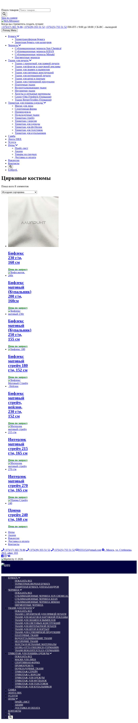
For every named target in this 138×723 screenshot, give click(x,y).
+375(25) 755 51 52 (56, 27)
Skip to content (9, 17)
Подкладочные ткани (27, 114)
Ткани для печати (18, 60)
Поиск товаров (10, 10)
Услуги (12, 142)
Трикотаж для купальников (30, 133)
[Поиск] (4, 14)
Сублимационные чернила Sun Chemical (38, 48)
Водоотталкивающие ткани (30, 87)
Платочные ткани (25, 84)
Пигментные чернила (27, 57)
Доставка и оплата (25, 157)
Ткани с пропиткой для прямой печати (37, 63)
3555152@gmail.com (89, 550)
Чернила (13, 45)
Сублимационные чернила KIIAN (34, 51)
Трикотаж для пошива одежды (26, 102)
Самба (11, 136)
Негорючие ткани (25, 90)
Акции (19, 151)
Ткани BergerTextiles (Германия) (33, 99)
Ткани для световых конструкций (34, 72)
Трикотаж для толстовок (29, 130)
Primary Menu (9, 30)
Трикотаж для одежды (27, 124)
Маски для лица (24, 105)
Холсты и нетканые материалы (32, 93)
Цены (11, 145)
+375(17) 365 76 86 (12, 27)
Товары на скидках (26, 154)
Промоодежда (23, 111)
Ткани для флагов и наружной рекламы (37, 66)
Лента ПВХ (15, 139)
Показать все (23, 581)
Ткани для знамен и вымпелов (32, 69)
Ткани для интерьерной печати (33, 75)
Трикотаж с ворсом (26, 121)
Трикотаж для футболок (28, 127)
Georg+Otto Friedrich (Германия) (33, 96)
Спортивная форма (26, 108)
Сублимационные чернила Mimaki (35, 54)
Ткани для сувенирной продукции (35, 81)
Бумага (12, 36)
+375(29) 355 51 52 (34, 27)
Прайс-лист (21, 148)
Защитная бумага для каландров (33, 42)
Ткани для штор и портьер (30, 78)
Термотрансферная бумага (30, 39)
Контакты (13, 163)
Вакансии (13, 160)
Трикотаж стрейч (24, 117)
